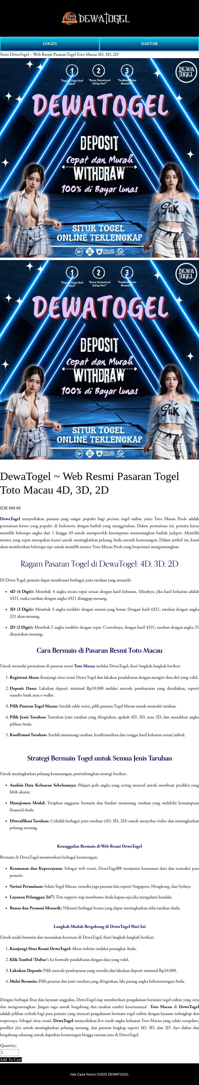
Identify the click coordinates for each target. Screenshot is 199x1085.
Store (4, 54)
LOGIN (50, 43)
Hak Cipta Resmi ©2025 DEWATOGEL (99, 1074)
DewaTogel (10, 518)
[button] (11, 1059)
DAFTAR (149, 43)
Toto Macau (84, 666)
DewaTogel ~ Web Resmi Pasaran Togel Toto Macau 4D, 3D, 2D (64, 54)
